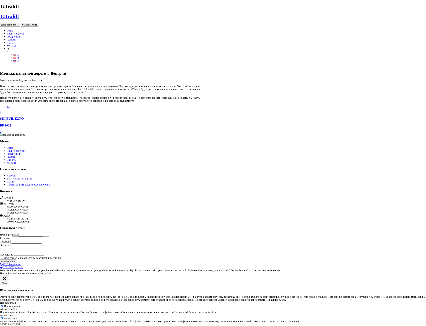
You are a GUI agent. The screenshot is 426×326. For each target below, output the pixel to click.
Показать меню (11, 25)
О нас (10, 147)
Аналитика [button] (6, 315)
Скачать (11, 159)
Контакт (11, 162)
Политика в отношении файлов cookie (28, 184)
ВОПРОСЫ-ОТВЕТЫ (19, 178)
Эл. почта (5, 245)
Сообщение (6, 254)
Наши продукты (16, 150)
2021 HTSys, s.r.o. (13, 267)
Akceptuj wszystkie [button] (40, 273)
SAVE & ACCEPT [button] (10, 324)
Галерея (11, 156)
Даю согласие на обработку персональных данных (32, 257)
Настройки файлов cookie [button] (14, 273)
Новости (11, 175)
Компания (5, 238)
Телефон (5, 241)
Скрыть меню (30, 25)
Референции (14, 153)
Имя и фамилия (9, 234)
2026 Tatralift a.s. (12, 264)
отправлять (7, 261)
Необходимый (12, 306)
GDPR (10, 181)
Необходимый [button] (8, 302)
